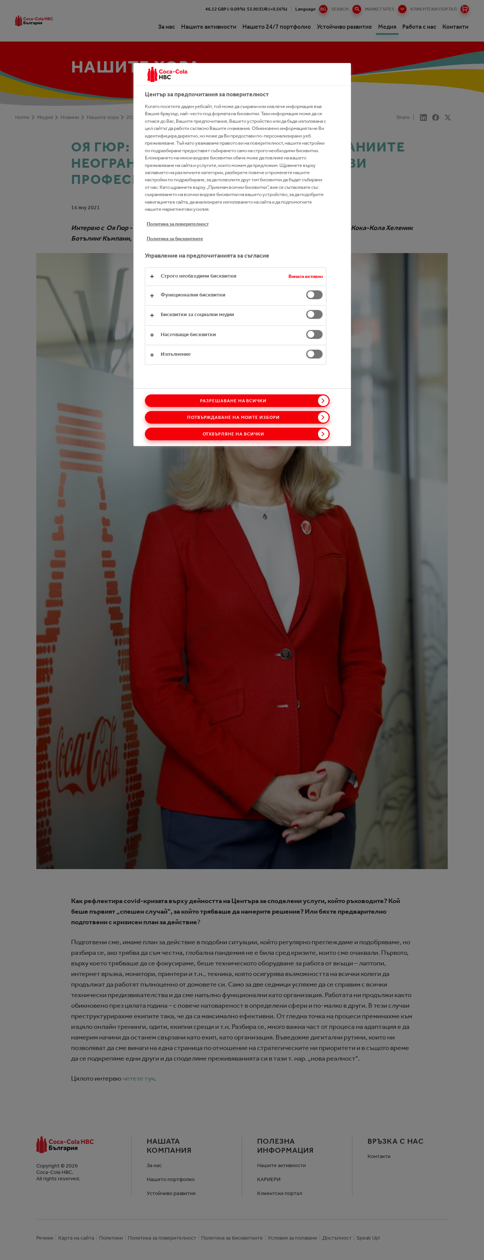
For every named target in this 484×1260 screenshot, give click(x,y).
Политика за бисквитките (175, 238)
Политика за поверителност (178, 224)
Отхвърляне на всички (233, 434)
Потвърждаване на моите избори (233, 417)
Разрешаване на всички (233, 400)
